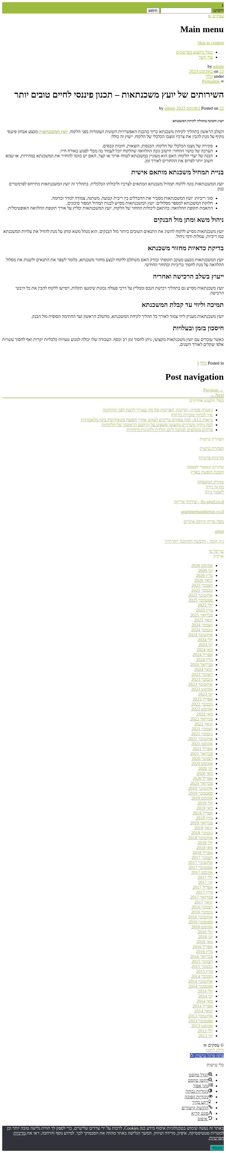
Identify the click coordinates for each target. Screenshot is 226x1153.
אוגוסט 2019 (202, 798)
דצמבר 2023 (202, 674)
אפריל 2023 (203, 699)
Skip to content (211, 42)
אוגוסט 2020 (202, 763)
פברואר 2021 (201, 753)
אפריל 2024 (203, 654)
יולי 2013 (205, 1030)
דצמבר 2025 (202, 585)
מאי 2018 (205, 847)
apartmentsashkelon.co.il (202, 511)
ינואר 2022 (203, 724)
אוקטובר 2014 (200, 981)
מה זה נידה (215, 487)
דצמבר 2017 (202, 857)
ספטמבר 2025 (201, 600)
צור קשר (205, 57)
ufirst (219, 531)
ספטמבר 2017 (201, 867)
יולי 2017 (205, 877)
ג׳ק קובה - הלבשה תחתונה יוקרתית (194, 541)
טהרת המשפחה (210, 482)
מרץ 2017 (204, 892)
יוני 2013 (205, 1035)
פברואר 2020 (201, 783)
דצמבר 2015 (202, 961)
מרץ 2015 (204, 971)
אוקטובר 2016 (200, 917)
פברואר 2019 (201, 823)
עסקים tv (216, 15)
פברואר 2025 (201, 615)
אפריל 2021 (203, 748)
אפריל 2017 (203, 887)
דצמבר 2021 (202, 729)
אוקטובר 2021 (200, 738)
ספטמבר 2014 (201, 986)
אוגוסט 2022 (202, 709)
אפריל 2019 (203, 813)
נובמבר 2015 (202, 966)
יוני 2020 (205, 768)
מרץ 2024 (204, 659)
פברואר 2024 (201, 664)
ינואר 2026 (203, 580)
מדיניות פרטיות (211, 457)
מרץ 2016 (204, 951)
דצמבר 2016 (202, 907)
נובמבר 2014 (202, 976)
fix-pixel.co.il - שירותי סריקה (199, 501)
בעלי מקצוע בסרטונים (194, 52)
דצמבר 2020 (202, 758)
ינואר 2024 (203, 669)
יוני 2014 (205, 996)
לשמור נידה (214, 491)
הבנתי (217, 1148)
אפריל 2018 (203, 852)
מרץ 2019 (204, 818)
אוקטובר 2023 (200, 684)
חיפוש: (218, 10)
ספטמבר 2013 (201, 1021)
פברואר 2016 (201, 956)
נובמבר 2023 (202, 679)
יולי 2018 (205, 842)
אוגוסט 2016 (202, 926)
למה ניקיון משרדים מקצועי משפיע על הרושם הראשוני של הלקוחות (157, 424)
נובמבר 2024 (202, 630)
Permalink (211, 81)
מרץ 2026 (204, 575)
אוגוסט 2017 (202, 872)
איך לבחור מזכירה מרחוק (192, 414)
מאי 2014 (205, 1001)
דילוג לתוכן (215, 1050)
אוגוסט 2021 (202, 743)
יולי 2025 (205, 605)
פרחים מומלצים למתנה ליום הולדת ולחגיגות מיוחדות (170, 429)
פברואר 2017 (201, 897)
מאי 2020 (205, 773)
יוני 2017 (205, 882)
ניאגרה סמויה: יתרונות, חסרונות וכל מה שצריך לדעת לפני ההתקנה (158, 410)
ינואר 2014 (203, 1011)
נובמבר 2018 (202, 832)
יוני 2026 (205, 570)
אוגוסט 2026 (202, 565)
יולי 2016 (205, 931)
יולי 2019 (205, 803)
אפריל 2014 (203, 1006)
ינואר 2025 (203, 620)
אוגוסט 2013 (202, 1025)
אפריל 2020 (203, 778)
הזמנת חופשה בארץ (207, 472)
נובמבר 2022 (202, 704)
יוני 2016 (205, 936)
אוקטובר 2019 (200, 788)
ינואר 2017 (203, 902)
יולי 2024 (205, 639)
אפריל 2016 (203, 946)
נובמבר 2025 (202, 590)
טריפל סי (216, 551)
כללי (209, 76)
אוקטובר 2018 (200, 837)
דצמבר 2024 (202, 625)
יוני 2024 (205, 644)
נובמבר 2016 (202, 912)
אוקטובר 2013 (200, 1016)
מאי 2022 (205, 714)
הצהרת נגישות (212, 448)
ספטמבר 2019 (201, 793)
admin (218, 66)
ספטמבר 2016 (201, 922)
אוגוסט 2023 (202, 689)
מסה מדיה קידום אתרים (204, 521)
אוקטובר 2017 (200, 862)
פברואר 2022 (201, 719)
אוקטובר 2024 (200, 634)
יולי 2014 (205, 991)
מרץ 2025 (204, 610)
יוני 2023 (205, 694)
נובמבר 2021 (202, 733)
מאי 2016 (205, 941)
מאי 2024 (205, 649)
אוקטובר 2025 (200, 595)
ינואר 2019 (203, 827)
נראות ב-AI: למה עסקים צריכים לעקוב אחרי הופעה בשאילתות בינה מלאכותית (147, 419)
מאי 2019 (205, 808)
